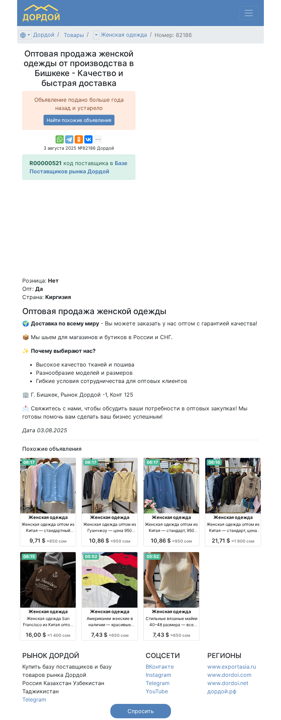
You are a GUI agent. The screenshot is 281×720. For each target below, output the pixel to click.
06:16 (214, 462)
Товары (74, 35)
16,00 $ (48, 634)
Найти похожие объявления (79, 120)
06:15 (29, 556)
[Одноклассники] (79, 139)
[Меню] (248, 13)
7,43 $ (110, 634)
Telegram (34, 699)
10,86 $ (109, 540)
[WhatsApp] (60, 139)
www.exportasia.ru (231, 666)
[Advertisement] (78, 228)
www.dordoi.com (229, 674)
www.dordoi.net (227, 683)
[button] (140, 711)
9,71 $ (47, 540)
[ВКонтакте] (88, 139)
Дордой (43, 34)
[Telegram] (69, 139)
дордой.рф (221, 691)
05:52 (91, 556)
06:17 (29, 462)
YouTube (157, 691)
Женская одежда (124, 34)
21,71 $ (233, 540)
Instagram (158, 674)
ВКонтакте (160, 666)
